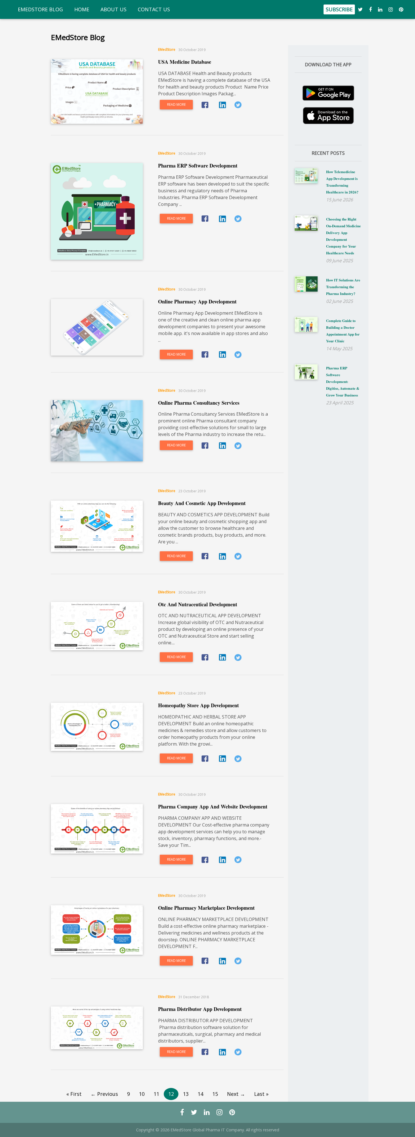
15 (215, 1093)
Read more (176, 104)
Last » (261, 1093)
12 (171, 1093)
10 (142, 1093)
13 (186, 1093)
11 (156, 1093)
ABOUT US (115, 9)
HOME (82, 9)
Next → (236, 1093)
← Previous (104, 1093)
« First (74, 1093)
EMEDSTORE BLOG (41, 9)
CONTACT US (155, 9)
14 (200, 1093)
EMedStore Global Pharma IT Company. (208, 1129)
